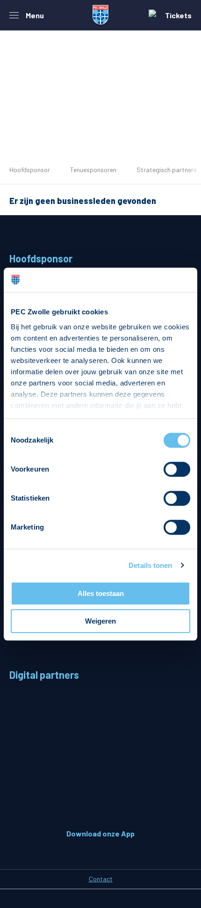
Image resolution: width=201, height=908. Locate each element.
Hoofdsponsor (29, 170)
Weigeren (100, 621)
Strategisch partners (166, 170)
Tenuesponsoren (93, 170)
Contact (101, 879)
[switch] (177, 469)
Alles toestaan (101, 593)
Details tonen (150, 565)
